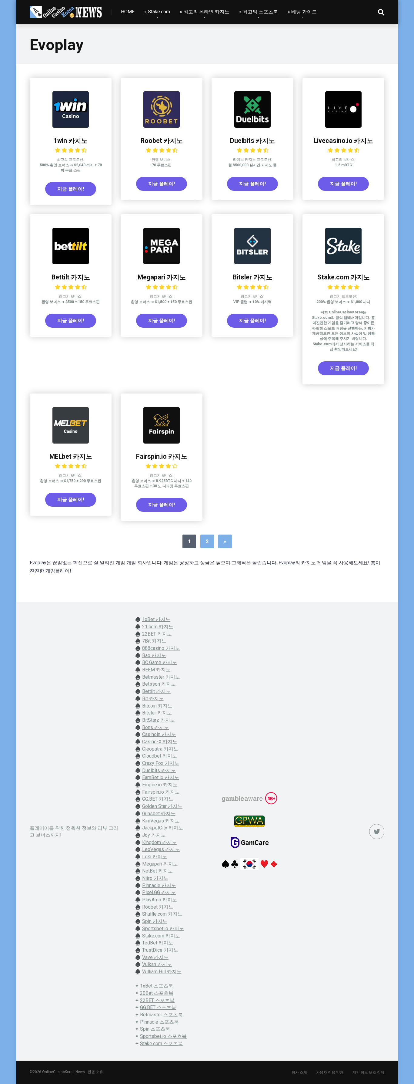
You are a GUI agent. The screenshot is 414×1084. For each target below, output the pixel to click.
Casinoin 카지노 (159, 734)
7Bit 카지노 (154, 641)
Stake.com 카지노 (343, 277)
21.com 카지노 (157, 627)
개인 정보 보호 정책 (368, 1072)
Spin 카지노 (154, 921)
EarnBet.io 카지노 (160, 777)
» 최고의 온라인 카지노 (204, 12)
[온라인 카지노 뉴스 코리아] (66, 10)
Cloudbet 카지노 (159, 756)
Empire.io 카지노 (160, 785)
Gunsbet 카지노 (158, 813)
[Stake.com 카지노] (343, 262)
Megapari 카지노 (162, 277)
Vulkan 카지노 (157, 964)
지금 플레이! (70, 189)
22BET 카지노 (157, 634)
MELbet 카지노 (70, 456)
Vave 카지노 (155, 957)
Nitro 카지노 (155, 878)
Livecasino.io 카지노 (343, 140)
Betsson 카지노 (159, 684)
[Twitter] (376, 831)
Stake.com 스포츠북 (161, 1043)
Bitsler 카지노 (252, 277)
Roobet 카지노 (162, 140)
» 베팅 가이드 (302, 12)
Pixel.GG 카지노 (159, 892)
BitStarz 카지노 (158, 720)
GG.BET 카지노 (157, 799)
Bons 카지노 (155, 727)
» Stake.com (157, 12)
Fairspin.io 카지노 (161, 456)
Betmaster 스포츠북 (161, 1015)
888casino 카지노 (161, 648)
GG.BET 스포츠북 (158, 1007)
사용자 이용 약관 (329, 1072)
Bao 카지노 (154, 655)
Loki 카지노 (154, 856)
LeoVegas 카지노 (161, 849)
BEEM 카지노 (156, 670)
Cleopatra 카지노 (160, 749)
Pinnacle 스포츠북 (159, 1022)
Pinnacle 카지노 (159, 885)
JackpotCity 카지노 (162, 828)
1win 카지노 (71, 140)
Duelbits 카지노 (252, 140)
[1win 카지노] (70, 126)
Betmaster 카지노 (161, 677)
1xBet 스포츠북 (156, 986)
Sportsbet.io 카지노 (163, 928)
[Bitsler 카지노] (252, 262)
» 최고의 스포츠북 (258, 12)
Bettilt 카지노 (71, 277)
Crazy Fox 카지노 (160, 763)
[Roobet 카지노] (161, 126)
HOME (128, 12)
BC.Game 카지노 (159, 662)
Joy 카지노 (154, 835)
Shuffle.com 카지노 (162, 914)
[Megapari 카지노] (161, 262)
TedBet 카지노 (157, 943)
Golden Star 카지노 (162, 806)
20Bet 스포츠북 (156, 993)
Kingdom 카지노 (159, 842)
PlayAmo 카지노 (159, 900)
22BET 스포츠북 (157, 1000)
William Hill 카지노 (162, 971)
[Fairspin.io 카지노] (161, 442)
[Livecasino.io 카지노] (343, 126)
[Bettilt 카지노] (70, 262)
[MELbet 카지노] (70, 442)
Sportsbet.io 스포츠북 (163, 1036)
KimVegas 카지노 (161, 821)
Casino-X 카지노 (159, 742)
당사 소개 (299, 1072)
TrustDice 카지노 (160, 950)
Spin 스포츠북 (155, 1029)
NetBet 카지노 (157, 871)
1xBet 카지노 (156, 619)
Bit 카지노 (153, 698)
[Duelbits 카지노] (252, 126)
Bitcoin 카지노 (157, 706)
